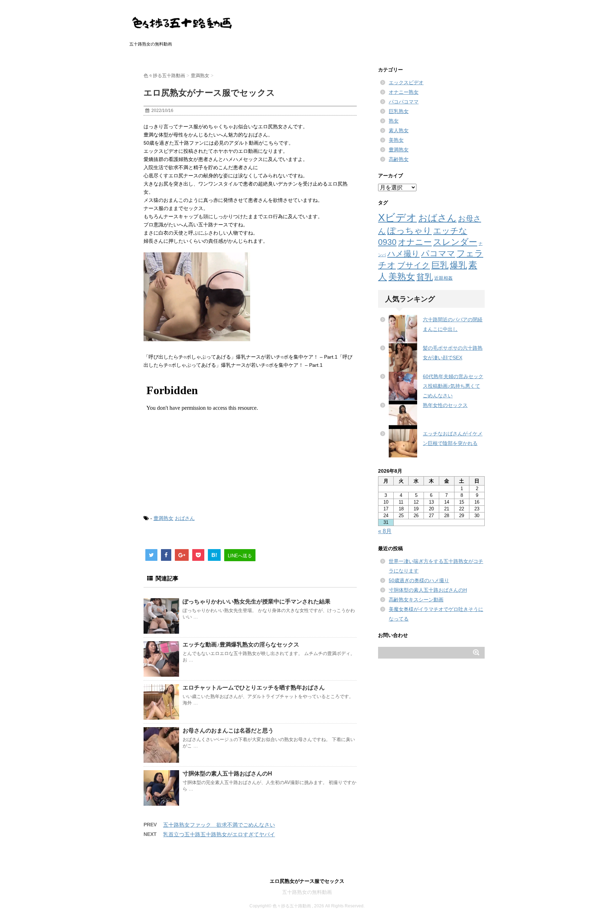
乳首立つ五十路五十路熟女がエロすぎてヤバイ (219, 834)
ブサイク (413, 265)
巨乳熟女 (399, 111)
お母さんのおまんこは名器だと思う (228, 731)
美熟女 (396, 140)
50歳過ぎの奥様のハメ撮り (419, 580)
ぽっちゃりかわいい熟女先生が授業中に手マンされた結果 (256, 602)
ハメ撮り (403, 253)
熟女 (394, 121)
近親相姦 (443, 278)
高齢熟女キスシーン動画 (416, 599)
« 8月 (385, 531)
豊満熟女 (163, 518)
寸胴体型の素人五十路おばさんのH (227, 774)
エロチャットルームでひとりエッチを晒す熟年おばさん (254, 688)
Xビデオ (397, 217)
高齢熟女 (399, 159)
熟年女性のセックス (445, 405)
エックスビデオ (406, 82)
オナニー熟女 (404, 92)
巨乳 (439, 265)
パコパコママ (404, 101)
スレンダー (455, 242)
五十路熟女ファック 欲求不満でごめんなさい (219, 825)
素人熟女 (399, 130)
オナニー (415, 242)
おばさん (185, 518)
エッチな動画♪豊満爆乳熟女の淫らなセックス (241, 645)
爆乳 (458, 265)
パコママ (438, 253)
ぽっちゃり (409, 230)
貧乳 (424, 276)
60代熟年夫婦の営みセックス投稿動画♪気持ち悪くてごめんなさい (453, 386)
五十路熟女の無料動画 (307, 892)
